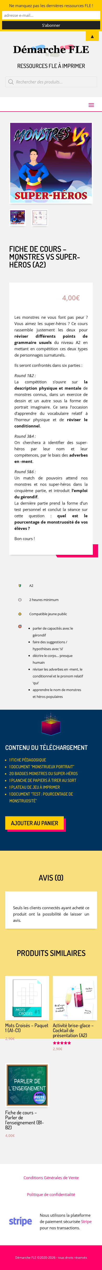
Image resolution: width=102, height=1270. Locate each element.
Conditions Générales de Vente (51, 1177)
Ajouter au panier (34, 823)
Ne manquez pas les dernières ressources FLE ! (51, 5)
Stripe (86, 1221)
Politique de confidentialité (51, 1194)
